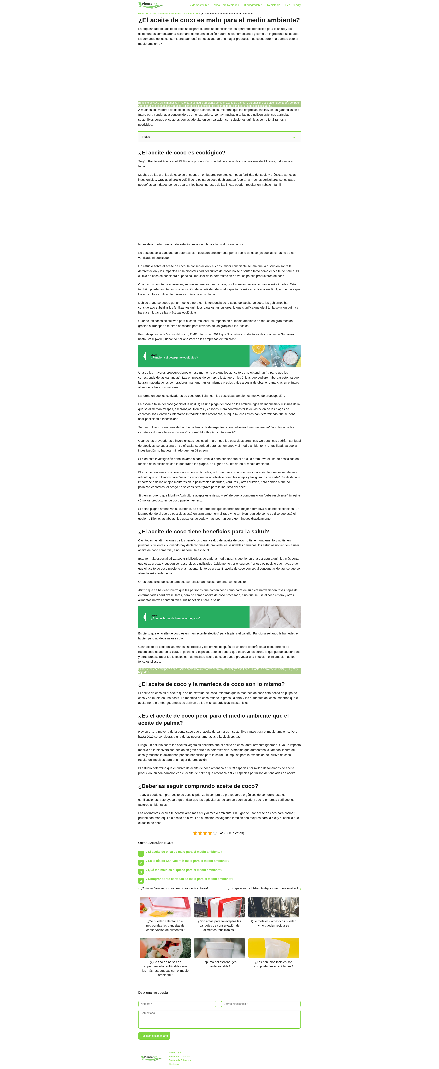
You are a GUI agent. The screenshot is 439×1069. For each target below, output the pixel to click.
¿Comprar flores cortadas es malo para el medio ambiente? (189, 879)
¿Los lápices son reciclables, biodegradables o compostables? (263, 888)
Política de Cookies (179, 1056)
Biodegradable (253, 5)
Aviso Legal (175, 1052)
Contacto (174, 1064)
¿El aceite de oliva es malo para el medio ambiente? (184, 851)
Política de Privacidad (180, 1060)
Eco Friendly (293, 5)
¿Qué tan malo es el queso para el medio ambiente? (184, 870)
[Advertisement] (219, 74)
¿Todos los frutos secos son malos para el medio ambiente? (174, 888)
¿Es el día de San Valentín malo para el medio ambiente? (187, 861)
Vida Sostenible (199, 5)
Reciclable (273, 5)
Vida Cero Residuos (226, 5)
